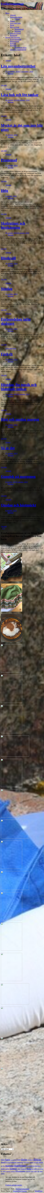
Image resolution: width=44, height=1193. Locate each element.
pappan (13, 1168)
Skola (12, 25)
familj (3, 1162)
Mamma (10, 74)
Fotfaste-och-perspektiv (13, 1185)
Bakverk (13, 43)
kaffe (37, 1162)
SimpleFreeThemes (20, 1191)
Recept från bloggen (12, 37)
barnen (12, 1160)
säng (4, 1171)
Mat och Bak (14, 27)
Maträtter (17, 31)
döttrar (37, 1159)
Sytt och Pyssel (15, 33)
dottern (30, 1160)
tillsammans (20, 1171)
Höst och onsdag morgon (20, 419)
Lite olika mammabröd (18, 50)
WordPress (38, 1191)
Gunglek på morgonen (18, 476)
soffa (35, 1169)
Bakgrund (13, 35)
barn (7, 1159)
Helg (4, 191)
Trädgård (28, 1171)
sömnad (8, 1171)
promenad (23, 1169)
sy (1, 1171)
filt (7, 1162)
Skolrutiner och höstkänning (13, 225)
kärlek (41, 1162)
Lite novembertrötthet (18, 66)
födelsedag (20, 1162)
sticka (41, 1169)
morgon (38, 1166)
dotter (24, 1159)
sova (38, 1169)
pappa (7, 1169)
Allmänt (13, 15)
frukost (13, 1162)
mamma (9, 1165)
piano (18, 1169)
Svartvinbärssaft (15, 39)
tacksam (13, 1171)
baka (3, 1160)
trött (32, 1171)
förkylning (26, 1162)
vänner (3, 1173)
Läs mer (4, 85)
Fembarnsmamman (12, 3)
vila (38, 1171)
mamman (20, 1165)
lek (1, 1166)
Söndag (6, 289)
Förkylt (7, 354)
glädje (32, 1162)
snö (33, 1169)
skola (29, 1168)
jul (34, 1162)
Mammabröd (19, 29)
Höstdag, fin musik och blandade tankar (19, 387)
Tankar (12, 21)
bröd (19, 1160)
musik (3, 1169)
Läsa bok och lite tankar (19, 95)
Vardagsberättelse (16, 17)
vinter (41, 1171)
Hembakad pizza (20, 48)
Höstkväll (8, 258)
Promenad (9, 160)
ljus (4, 1166)
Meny (7, 13)
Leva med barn (15, 23)
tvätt (35, 1171)
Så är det (8, 448)
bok (15, 1160)
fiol (9, 1162)
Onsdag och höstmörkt (18, 505)
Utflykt (17, 19)
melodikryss (31, 1166)
